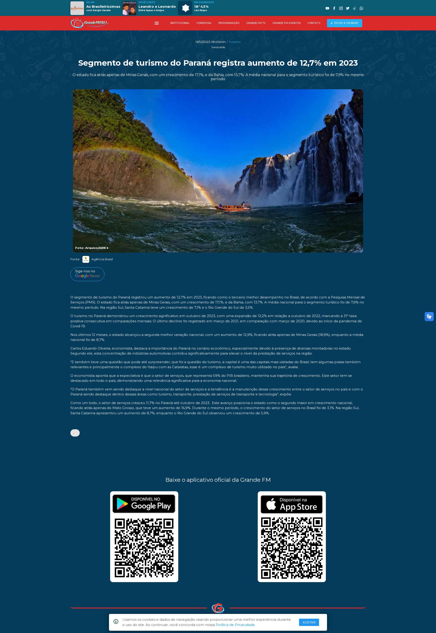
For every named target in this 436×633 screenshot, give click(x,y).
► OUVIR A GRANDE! (345, 23)
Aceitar (309, 622)
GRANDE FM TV (256, 23)
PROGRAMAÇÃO (228, 23)
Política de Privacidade (235, 625)
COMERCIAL (204, 23)
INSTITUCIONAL (180, 23)
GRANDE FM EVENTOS (286, 23)
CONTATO (313, 23)
